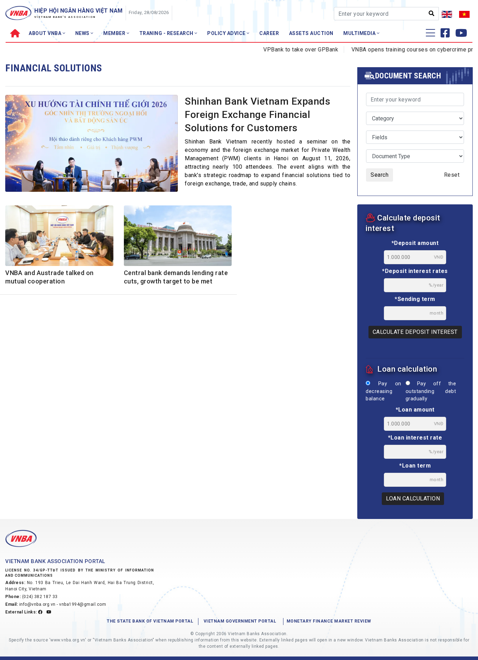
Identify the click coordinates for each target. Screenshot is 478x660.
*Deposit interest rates (415, 271)
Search (379, 174)
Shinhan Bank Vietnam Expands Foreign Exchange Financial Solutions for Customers (257, 115)
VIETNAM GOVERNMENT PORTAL (240, 621)
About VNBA (46, 33)
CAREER (269, 33)
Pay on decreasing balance (383, 391)
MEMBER (115, 33)
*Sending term (415, 299)
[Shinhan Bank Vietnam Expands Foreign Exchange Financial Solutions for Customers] (91, 145)
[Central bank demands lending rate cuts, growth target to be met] (178, 236)
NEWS (83, 33)
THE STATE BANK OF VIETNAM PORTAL (150, 621)
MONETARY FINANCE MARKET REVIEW (329, 621)
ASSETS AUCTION (311, 33)
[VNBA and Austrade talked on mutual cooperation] (59, 236)
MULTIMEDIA (360, 33)
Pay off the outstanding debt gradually (431, 391)
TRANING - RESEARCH (167, 33)
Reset (452, 174)
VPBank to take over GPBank (288, 49)
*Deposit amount (415, 243)
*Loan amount (415, 409)
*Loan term (415, 465)
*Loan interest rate (415, 437)
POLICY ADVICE (227, 33)
